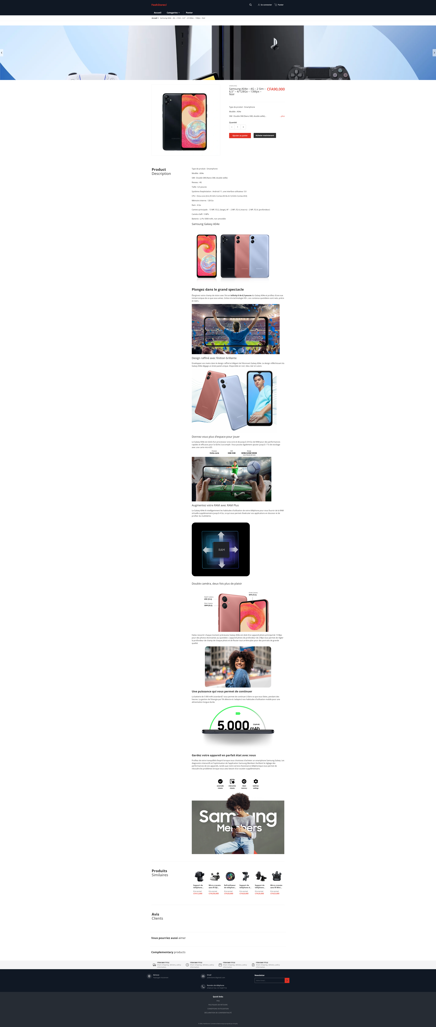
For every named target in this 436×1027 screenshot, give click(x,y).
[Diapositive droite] (434, 52)
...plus (282, 116)
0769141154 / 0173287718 (217, 988)
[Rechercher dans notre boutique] (250, 4)
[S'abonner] (287, 980)
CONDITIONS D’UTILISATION (218, 1009)
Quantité (233, 122)
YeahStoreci (206, 1023)
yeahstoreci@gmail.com (216, 977)
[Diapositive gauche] (1, 52)
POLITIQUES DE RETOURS (218, 1005)
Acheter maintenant (265, 135)
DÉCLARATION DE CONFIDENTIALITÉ (218, 1013)
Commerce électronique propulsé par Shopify (224, 1023)
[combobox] (211, 4)
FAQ (218, 1001)
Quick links (218, 997)
